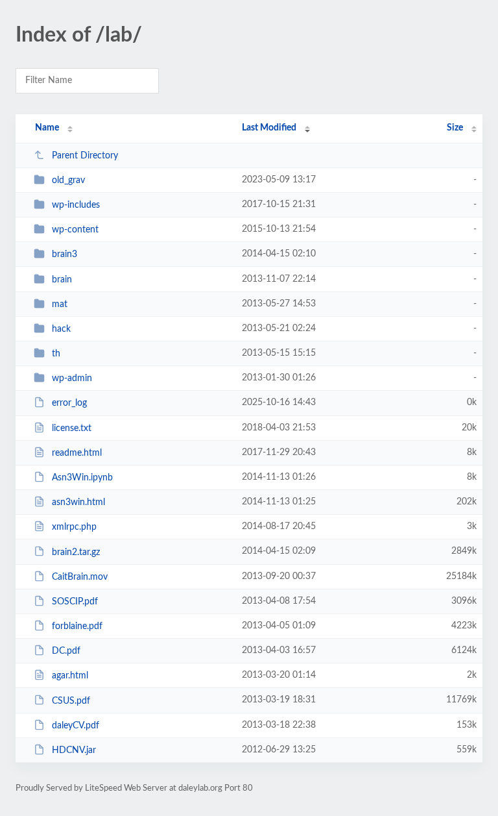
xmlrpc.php (74, 527)
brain (62, 279)
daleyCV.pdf (75, 725)
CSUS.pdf (71, 700)
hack (61, 329)
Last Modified (269, 127)
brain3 (64, 254)
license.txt (71, 428)
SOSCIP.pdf (75, 601)
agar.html (70, 675)
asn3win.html (78, 502)
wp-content (75, 229)
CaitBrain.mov (80, 577)
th (56, 353)
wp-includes (76, 205)
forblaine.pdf (77, 626)
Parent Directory (85, 155)
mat (59, 304)
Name (47, 127)
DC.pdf (66, 651)
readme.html (77, 453)
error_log (69, 403)
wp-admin (72, 378)
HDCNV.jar (74, 750)
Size (455, 127)
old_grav (68, 180)
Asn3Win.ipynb (82, 477)
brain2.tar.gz (76, 551)
